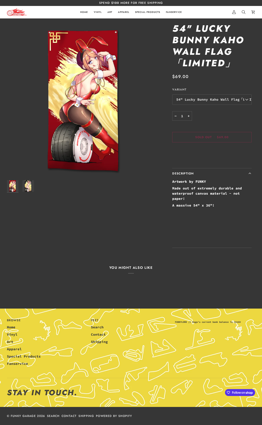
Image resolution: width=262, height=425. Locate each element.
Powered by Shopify (114, 416)
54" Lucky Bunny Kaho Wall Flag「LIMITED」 (214, 99)
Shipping (99, 342)
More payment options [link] (193, 161)
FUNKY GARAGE (23, 416)
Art (10, 342)
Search (97, 327)
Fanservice (17, 363)
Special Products (24, 356)
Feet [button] (94, 320)
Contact (98, 334)
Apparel (14, 349)
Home (11, 327)
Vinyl (12, 334)
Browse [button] (14, 320)
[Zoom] (84, 100)
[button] (98, 12)
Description (183, 173)
